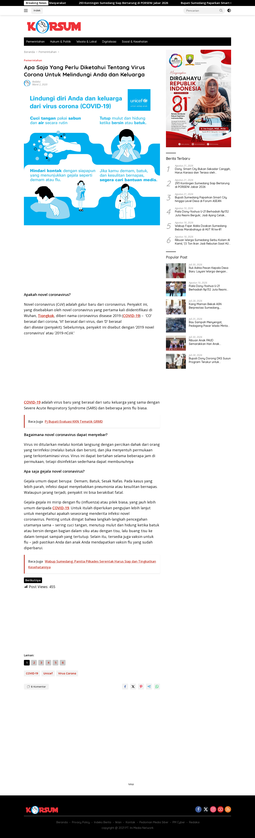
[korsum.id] (54, 26)
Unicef (48, 673)
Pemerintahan (35, 41)
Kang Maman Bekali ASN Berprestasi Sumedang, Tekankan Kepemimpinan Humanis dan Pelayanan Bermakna (206, 305)
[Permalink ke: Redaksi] (27, 83)
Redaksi (36, 81)
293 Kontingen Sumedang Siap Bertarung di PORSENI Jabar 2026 (101, 3)
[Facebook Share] (125, 687)
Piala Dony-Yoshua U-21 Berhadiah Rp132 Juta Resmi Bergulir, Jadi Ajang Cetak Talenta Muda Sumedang (202, 213)
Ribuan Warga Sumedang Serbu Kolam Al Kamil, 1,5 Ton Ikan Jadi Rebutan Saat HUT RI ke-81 (202, 241)
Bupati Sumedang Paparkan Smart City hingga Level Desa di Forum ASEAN (201, 199)
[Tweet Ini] (133, 687)
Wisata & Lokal (86, 41)
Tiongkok (46, 315)
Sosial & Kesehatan (135, 41)
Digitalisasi (109, 41)
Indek (37, 10)
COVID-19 (131, 315)
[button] (221, 10)
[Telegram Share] (149, 687)
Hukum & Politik (60, 41)
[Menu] (26, 10)
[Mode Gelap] (229, 10)
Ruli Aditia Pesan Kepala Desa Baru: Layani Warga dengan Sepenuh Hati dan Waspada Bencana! (208, 269)
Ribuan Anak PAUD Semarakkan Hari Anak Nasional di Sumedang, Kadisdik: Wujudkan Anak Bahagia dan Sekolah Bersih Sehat (207, 342)
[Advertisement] (92, 260)
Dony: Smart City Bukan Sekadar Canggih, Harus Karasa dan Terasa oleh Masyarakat (202, 170)
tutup (131, 784)
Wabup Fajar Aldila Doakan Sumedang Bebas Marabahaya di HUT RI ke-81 (201, 227)
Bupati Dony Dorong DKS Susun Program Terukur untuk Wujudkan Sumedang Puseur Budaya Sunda (210, 360)
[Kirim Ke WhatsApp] (157, 687)
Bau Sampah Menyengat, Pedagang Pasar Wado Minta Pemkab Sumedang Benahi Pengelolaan (208, 324)
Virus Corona (67, 673)
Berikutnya (33, 580)
